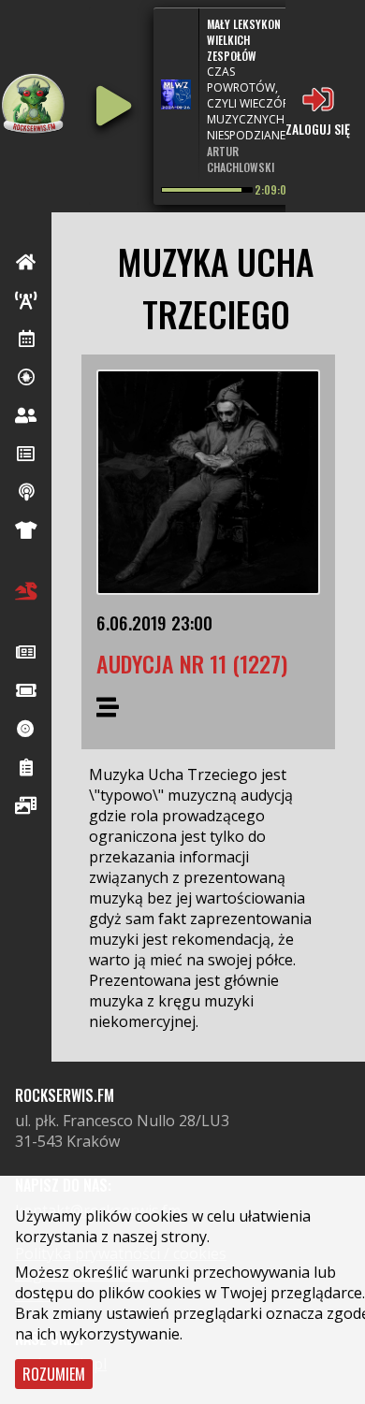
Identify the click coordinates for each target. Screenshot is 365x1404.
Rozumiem (53, 1374)
